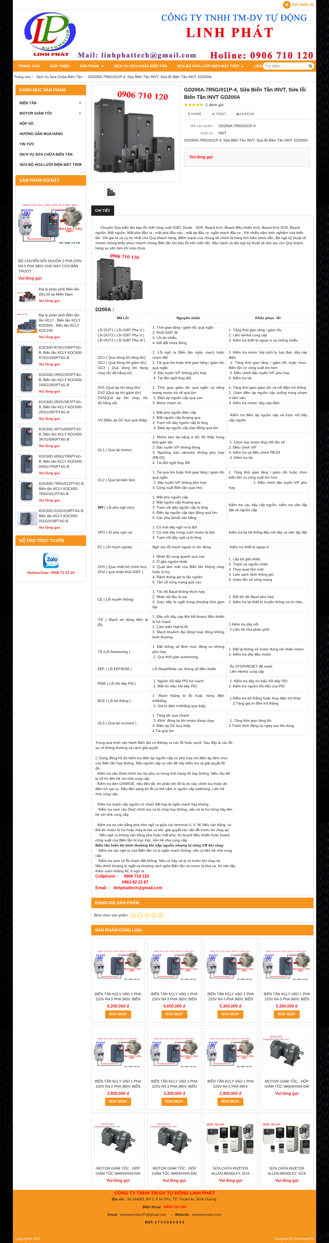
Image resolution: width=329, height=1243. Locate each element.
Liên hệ (261, 66)
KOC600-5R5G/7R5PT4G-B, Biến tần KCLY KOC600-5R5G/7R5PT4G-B (61, 461)
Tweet (220, 114)
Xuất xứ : (207, 133)
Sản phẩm (90, 66)
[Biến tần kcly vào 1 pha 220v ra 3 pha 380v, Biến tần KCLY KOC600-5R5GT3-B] (231, 965)
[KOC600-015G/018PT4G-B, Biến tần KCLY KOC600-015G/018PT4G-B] (27, 527)
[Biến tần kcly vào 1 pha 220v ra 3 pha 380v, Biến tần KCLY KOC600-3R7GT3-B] (287, 965)
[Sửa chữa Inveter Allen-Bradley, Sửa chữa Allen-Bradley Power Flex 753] (287, 1139)
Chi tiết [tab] (102, 210)
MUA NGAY (118, 1014)
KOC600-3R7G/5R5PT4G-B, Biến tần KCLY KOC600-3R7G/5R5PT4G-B (61, 434)
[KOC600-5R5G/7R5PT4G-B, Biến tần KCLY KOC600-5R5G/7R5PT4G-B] (27, 473)
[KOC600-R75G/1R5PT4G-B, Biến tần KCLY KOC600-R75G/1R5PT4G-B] (27, 364)
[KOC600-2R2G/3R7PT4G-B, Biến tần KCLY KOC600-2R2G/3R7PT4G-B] (27, 418)
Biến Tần (28, 103)
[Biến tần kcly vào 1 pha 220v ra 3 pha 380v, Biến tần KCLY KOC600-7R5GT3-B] (174, 965)
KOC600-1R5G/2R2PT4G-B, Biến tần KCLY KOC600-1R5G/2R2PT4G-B (61, 380)
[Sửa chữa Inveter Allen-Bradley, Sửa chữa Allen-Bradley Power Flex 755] (231, 1139)
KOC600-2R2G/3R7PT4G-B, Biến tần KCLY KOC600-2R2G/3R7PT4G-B (61, 407)
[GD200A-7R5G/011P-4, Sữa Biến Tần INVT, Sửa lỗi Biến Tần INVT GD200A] (136, 133)
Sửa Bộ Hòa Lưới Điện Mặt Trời (208, 66)
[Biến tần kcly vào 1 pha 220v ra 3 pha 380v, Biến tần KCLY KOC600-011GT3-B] (118, 965)
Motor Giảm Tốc (36, 113)
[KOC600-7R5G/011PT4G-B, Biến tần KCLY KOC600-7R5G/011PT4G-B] (27, 500)
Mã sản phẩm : (202, 126)
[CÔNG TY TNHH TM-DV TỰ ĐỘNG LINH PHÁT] (164, 59)
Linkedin (246, 114)
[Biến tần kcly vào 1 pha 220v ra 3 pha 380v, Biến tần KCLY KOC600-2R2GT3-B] (118, 1052)
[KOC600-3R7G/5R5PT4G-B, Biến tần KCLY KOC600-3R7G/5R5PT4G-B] (27, 446)
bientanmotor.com (207, 1214)
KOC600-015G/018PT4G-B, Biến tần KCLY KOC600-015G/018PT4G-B (61, 516)
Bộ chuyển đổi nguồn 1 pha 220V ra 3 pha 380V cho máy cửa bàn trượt (50, 266)
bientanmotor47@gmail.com (143, 1214)
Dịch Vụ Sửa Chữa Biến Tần (140, 66)
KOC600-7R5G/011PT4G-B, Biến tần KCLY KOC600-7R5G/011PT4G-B (62, 488)
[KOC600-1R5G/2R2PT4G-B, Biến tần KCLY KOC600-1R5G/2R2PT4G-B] (27, 391)
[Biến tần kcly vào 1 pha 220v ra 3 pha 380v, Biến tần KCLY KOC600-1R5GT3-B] (174, 1052)
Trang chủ (29, 66)
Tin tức (27, 144)
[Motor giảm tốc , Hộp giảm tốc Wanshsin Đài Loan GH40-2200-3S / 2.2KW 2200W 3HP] (287, 1052)
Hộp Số (26, 123)
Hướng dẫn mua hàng (41, 134)
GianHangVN (304, 1239)
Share (196, 114)
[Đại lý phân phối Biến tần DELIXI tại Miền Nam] (27, 306)
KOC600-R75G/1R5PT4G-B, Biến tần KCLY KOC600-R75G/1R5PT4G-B (61, 352)
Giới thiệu (60, 66)
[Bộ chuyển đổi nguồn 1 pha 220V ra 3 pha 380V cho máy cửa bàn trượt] (50, 223)
